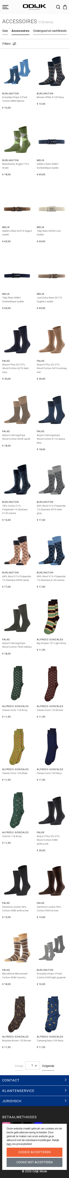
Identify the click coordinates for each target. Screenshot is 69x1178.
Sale (5, 31)
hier (9, 1144)
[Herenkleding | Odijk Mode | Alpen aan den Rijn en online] (35, 7)
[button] (63, 7)
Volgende (48, 1066)
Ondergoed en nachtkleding (50, 31)
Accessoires (20, 31)
